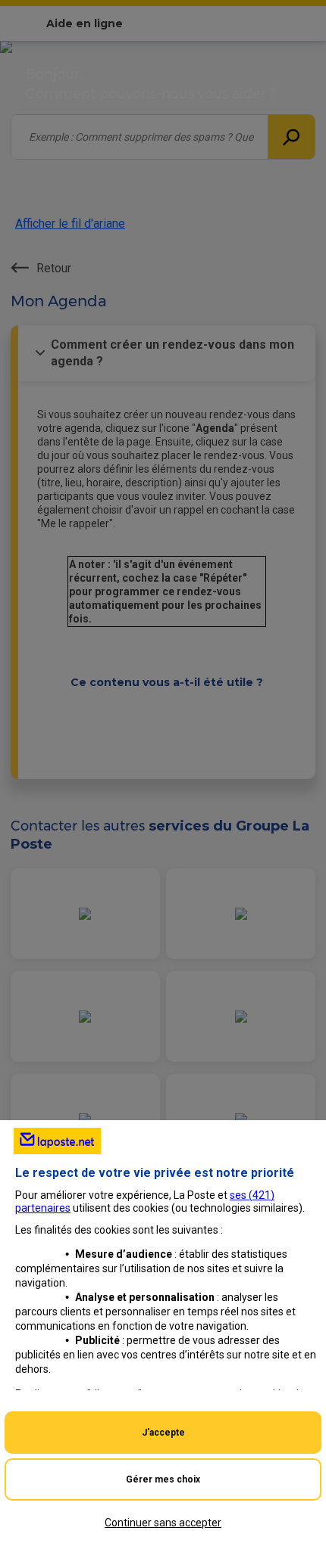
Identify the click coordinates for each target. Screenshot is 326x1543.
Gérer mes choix (163, 1479)
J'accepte (163, 1432)
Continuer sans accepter (163, 1523)
